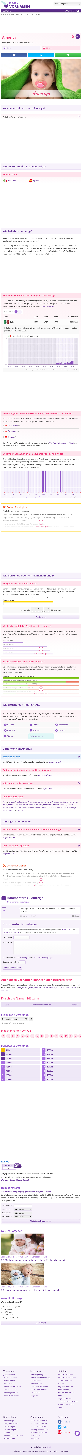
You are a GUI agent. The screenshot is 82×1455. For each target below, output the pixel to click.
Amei (62, 802)
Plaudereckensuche (38, 1426)
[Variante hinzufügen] (79, 770)
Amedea (18, 802)
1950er (50, 1050)
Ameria (51, 807)
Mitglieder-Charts (65, 1398)
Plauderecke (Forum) (39, 1423)
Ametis (5, 810)
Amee (25, 802)
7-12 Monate (8, 1315)
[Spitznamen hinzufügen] (79, 783)
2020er (9, 1054)
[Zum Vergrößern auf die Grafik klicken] (41, 484)
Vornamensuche (10, 1389)
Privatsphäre (54, 1451)
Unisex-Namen (9, 1380)
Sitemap (31, 1451)
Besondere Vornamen (39, 1386)
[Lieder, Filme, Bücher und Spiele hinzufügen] (79, 846)
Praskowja (5, 990)
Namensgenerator (11, 1392)
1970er (9, 1075)
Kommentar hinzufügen (19, 902)
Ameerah (39, 802)
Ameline (63, 804)
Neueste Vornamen (11, 1395)
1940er (50, 1054)
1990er (9, 1066)
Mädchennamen (10, 1377)
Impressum (64, 1451)
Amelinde (55, 804)
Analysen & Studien (11, 1423)
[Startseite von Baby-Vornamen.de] (15, 8)
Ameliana (18, 804)
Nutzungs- (24, 957)
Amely (11, 807)
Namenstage (9, 1420)
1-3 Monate (7, 1309)
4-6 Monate (7, 1312)
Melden (77, 916)
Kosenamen (35, 1392)
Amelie (25, 804)
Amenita (38, 807)
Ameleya (73, 802)
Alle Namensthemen (39, 1389)
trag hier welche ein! (44, 775)
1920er (50, 1062)
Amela (67, 802)
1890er (50, 1075)
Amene (31, 807)
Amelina (39, 804)
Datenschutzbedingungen (42, 957)
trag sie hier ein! (55, 762)
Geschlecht (6, 1209)
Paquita (59, 988)
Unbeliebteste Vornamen (68, 1401)
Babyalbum (35, 1435)
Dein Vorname (7, 1206)
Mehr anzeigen (36, 736)
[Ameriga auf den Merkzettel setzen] (4, 48)
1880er (50, 1079)
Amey (20, 810)
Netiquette (35, 1438)
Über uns (17, 1451)
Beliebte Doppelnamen (67, 1377)
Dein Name (7, 937)
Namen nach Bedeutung (40, 1377)
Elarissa (25, 988)
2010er (9, 1058)
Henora (73, 988)
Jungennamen (9, 1374)
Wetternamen (9, 1438)
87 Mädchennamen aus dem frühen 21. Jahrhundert (33, 1260)
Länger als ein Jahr (10, 1317)
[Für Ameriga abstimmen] (43, 48)
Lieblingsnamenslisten (39, 1429)
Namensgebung (37, 1374)
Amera (45, 807)
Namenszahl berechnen (13, 1435)
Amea (5, 802)
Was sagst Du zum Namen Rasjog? (15, 1180)
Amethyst (73, 807)
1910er (50, 1066)
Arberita (52, 988)
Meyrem (37, 988)
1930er (50, 1058)
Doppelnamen (9, 1383)
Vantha (66, 988)
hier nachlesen (48, 306)
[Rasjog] (11, 1170)
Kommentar (7, 942)
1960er (9, 1079)
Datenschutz (43, 1451)
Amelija (32, 804)
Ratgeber (34, 1395)
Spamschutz (8, 962)
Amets (11, 810)
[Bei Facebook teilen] (14, 55)
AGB (36, 1451)
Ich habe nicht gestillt (11, 1306)
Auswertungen (9, 1426)
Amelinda (47, 804)
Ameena (31, 802)
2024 (8, 1050)
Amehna (55, 802)
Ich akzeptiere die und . (29, 957)
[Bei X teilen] (41, 55)
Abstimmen (41, 617)
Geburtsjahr (6, 1213)
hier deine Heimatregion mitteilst (61, 443)
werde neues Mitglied (11, 932)
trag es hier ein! (8, 854)
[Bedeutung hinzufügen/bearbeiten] (79, 116)
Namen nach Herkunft (12, 1386)
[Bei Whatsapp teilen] (68, 55)
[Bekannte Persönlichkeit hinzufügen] (79, 829)
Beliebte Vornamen (65, 1374)
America (58, 807)
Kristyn (18, 988)
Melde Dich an (67, 930)
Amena (24, 807)
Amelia (11, 804)
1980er (9, 1071)
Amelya (18, 807)
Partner (24, 1451)
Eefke (31, 988)
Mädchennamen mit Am (41, 1005)
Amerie (65, 807)
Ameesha (47, 802)
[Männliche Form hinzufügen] (79, 757)
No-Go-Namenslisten (39, 1432)
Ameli (5, 804)
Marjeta (45, 988)
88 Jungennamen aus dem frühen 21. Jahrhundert (32, 1290)
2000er (9, 1062)
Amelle (5, 807)
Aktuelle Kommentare (39, 1420)
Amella (70, 804)
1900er (50, 1071)
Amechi (11, 802)
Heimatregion (7, 1216)
